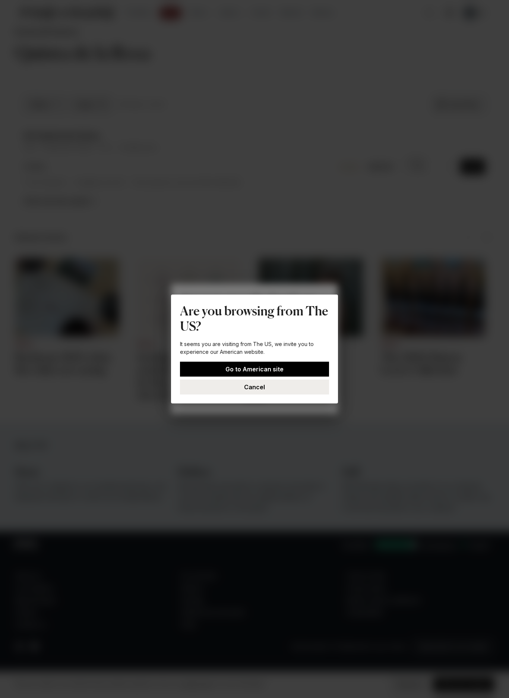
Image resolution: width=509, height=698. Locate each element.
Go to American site (254, 369)
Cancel (254, 387)
